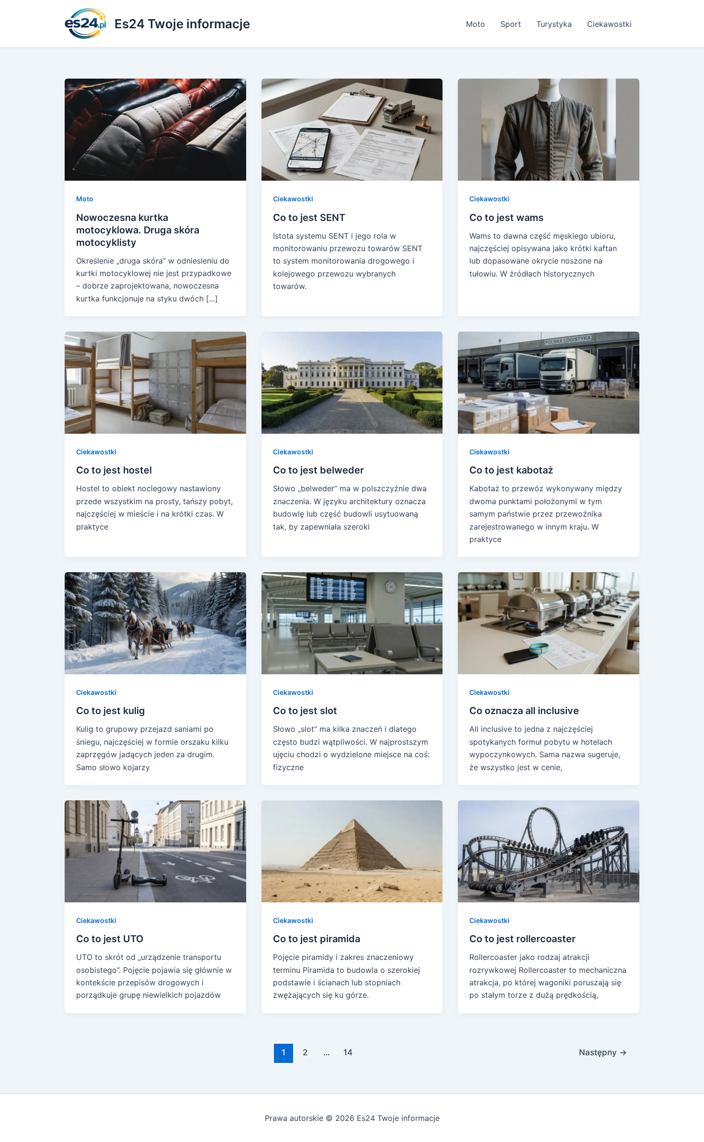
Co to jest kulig (110, 710)
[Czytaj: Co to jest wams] (548, 129)
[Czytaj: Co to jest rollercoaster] (548, 850)
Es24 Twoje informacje (182, 23)
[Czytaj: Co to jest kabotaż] (548, 382)
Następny (603, 1052)
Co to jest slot (305, 710)
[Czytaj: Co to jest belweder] (352, 382)
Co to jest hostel (114, 470)
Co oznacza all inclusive (524, 710)
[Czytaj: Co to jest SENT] (352, 129)
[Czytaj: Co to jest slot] (352, 622)
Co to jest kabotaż (511, 470)
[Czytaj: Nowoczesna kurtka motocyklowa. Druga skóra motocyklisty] (155, 129)
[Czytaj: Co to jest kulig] (155, 622)
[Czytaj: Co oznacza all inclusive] (548, 622)
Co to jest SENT (309, 217)
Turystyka (554, 24)
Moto (475, 24)
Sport (510, 24)
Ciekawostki (609, 24)
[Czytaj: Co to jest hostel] (155, 382)
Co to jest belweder (318, 470)
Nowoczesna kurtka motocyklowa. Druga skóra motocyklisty (137, 230)
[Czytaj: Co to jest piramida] (352, 850)
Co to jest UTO (110, 939)
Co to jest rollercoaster (522, 939)
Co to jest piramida (316, 939)
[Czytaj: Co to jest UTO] (155, 850)
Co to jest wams (506, 217)
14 (347, 1052)
